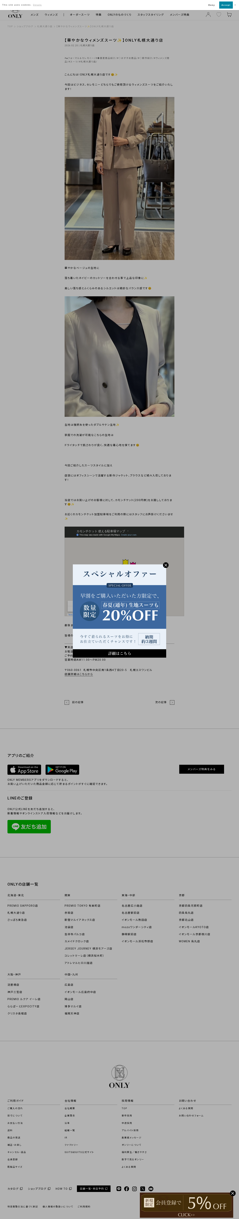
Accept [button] (226, 5)
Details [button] (37, 5)
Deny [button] (211, 5)
